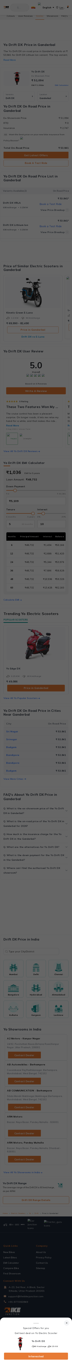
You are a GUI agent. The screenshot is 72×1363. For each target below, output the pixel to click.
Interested (36, 1356)
